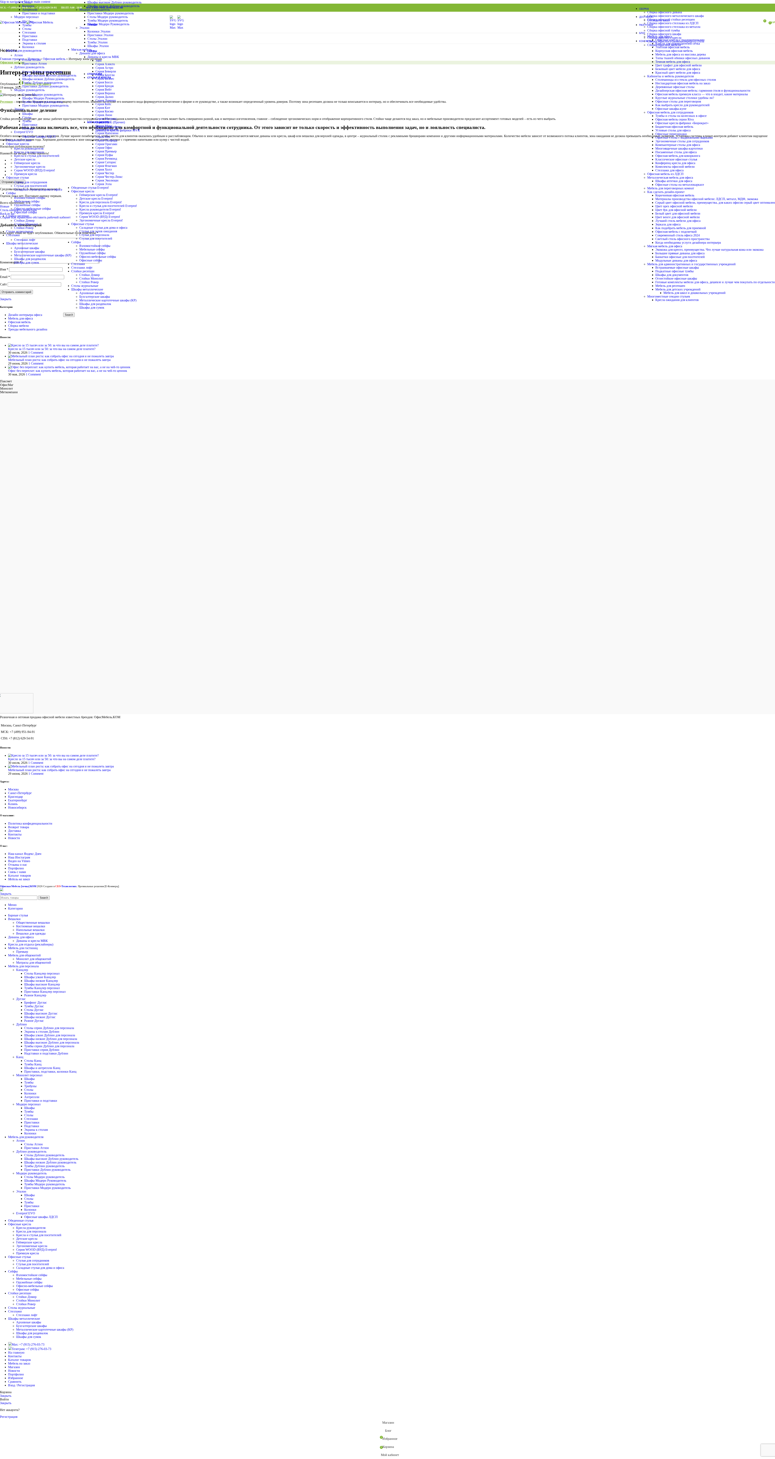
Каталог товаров (19, 875)
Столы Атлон (31, 60)
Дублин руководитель (29, 67)
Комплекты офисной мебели (675, 166)
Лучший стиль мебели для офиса (678, 220)
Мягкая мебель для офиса (664, 246)
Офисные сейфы (90, 260)
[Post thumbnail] (53, 345)
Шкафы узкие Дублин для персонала (49, 1035)
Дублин (21, 1024)
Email (5, 277)
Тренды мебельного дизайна (27, 329)
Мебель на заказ (19, 879)
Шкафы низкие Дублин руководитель (48, 79)
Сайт (3, 284)
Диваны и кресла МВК (32, 940)
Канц (19, 1057)
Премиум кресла (25, 174)
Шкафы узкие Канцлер (40, 977)
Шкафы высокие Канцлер (42, 984)
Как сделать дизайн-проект (666, 192)
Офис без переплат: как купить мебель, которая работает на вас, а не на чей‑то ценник (67, 370)
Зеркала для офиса (668, 224)
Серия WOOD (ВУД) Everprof (99, 216)
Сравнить (14, 1381)
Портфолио (16, 868)
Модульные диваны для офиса (676, 260)
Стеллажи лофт (81, 267)
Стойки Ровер (89, 282)
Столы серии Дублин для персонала (49, 1028)
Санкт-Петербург (20, 793)
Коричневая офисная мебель (674, 195)
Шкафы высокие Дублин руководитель (49, 75)
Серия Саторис (105, 162)
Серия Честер (104, 173)
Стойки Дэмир (89, 275)
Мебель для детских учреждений (678, 289)
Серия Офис (103, 147)
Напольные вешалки (30, 930)
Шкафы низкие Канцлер (41, 980)
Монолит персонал (29, 1075)
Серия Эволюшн (106, 180)
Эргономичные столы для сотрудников (682, 141)
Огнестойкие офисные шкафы (676, 278)
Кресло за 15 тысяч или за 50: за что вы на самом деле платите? (51, 349)
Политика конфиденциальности (30, 823)
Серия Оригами (106, 144)
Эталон (19, 109)
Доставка (14, 830)
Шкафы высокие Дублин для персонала (51, 1042)
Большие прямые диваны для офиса (680, 253)
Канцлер (22, 970)
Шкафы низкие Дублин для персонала (50, 1039)
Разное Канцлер (35, 995)
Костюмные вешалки (30, 926)
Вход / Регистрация (21, 1385)
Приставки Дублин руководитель (45, 86)
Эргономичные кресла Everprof (101, 220)
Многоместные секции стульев (668, 296)
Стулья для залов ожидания (98, 231)
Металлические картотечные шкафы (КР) (107, 300)
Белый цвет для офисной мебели (677, 213)
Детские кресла (24, 159)
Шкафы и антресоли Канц (42, 1068)
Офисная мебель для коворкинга (677, 155)
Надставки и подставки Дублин (46, 1053)
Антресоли (29, 9)
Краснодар (15, 796)
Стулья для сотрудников (30, 182)
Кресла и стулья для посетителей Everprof (108, 206)
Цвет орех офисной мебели (674, 206)
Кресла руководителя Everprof (100, 209)
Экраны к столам (34, 43)
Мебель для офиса (20, 318)
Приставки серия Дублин (41, 1049)
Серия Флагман (106, 166)
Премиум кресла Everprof (96, 213)
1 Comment (35, 352)
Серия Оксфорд (106, 140)
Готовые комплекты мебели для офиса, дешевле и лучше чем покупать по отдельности (715, 282)
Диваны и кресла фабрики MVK (117, 130)
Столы (26, 2)
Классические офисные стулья (676, 159)
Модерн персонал (26, 17)
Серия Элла (103, 184)
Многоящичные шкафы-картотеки (679, 148)
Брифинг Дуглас (35, 1002)
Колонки (28, 6)
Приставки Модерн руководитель (45, 105)
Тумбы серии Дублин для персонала (49, 1046)
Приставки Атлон (34, 63)
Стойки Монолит (91, 278)
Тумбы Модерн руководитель (42, 102)
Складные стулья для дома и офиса (103, 227)
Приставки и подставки (38, 13)
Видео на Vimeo (19, 861)
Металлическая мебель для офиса (670, 177)
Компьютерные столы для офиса (677, 145)
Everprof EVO (23, 132)
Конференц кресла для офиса (675, 163)
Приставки (29, 36)
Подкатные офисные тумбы (674, 271)
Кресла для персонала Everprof (100, 202)
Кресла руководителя (28, 148)
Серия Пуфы (104, 155)
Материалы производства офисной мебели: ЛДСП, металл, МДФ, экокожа (706, 199)
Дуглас (21, 999)
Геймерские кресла (27, 163)
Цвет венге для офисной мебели (677, 217)
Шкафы (27, 113)
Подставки (29, 39)
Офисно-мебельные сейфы (97, 256)
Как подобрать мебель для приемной (680, 228)
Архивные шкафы (91, 293)
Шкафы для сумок (91, 307)
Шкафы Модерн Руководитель (43, 98)
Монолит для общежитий (33, 959)
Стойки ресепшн (82, 271)
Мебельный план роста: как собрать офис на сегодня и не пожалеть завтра (59, 360)
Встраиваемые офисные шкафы (677, 267)
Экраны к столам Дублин (41, 1031)
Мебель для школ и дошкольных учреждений (694, 293)
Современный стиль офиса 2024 (677, 235)
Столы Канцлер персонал (42, 973)
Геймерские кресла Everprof (98, 195)
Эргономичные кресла (29, 166)
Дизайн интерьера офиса (25, 315)
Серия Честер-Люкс (109, 176)
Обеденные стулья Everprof (90, 187)
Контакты (15, 834)
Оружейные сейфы (92, 253)
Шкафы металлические (87, 289)
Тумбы (26, 121)
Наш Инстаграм (19, 857)
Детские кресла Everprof (96, 198)
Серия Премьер (106, 151)
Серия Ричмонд (106, 158)
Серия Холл (103, 169)
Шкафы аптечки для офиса (673, 181)
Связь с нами (17, 872)
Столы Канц (32, 1060)
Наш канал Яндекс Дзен (24, 853)
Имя (4, 269)
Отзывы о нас (17, 864)
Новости (14, 838)
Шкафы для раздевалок (95, 304)
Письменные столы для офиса (676, 152)
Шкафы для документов (671, 275)
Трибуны (30, 1086)
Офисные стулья (82, 224)
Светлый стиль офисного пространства (682, 239)
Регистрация (8, 1416)
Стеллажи (78, 264)
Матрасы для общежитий (33, 962)
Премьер (22, 951)
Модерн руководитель (29, 90)
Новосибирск (17, 807)
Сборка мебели (18, 325)
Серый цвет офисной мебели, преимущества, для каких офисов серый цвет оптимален (715, 202)
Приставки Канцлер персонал (45, 991)
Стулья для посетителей (95, 238)
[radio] (391, 160)
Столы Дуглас (34, 1009)
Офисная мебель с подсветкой (676, 231)
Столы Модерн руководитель (42, 94)
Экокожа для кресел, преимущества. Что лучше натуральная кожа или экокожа (709, 249)
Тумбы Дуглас (34, 1006)
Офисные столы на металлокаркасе (679, 184)
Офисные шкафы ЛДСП (39, 136)
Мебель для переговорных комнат (670, 188)
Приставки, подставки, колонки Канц (50, 1071)
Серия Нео (102, 136)
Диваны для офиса (108, 126)
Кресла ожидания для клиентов (677, 300)
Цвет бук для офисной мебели (676, 210)
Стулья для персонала (94, 235)
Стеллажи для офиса (669, 170)
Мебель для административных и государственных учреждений (691, 264)
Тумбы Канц (33, 1064)
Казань (13, 804)
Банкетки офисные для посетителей (680, 257)
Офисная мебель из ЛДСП (665, 174)
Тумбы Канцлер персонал (42, 988)
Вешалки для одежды (31, 933)
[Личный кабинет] (755, 22)
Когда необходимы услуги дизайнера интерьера (688, 242)
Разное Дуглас (34, 1020)
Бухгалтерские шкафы (94, 296)
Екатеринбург (17, 800)
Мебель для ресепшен (670, 285)
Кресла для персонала (29, 152)
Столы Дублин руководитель (42, 71)
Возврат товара (18, 827)
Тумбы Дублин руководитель (42, 82)
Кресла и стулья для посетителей (36, 155)
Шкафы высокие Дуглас (41, 1013)
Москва (13, 789)
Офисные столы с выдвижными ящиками (684, 137)
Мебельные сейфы (92, 249)
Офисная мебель (19, 322)
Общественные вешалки (33, 922)
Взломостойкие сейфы (94, 245)
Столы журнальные (84, 285)
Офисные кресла (82, 191)
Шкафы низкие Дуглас (40, 1017)
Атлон (18, 55)
